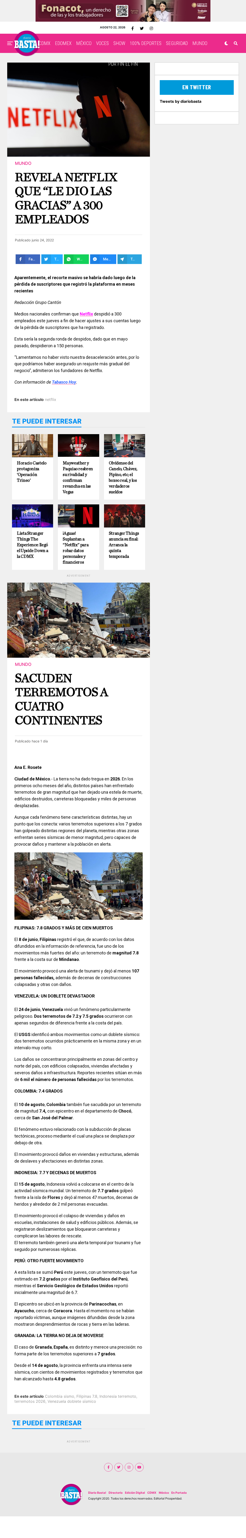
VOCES (102, 43)
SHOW (119, 43)
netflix (50, 399)
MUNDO (199, 43)
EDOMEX (63, 43)
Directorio (116, 1492)
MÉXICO (84, 43)
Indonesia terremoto (117, 1396)
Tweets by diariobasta (180, 101)
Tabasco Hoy (64, 382)
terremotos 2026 (29, 1401)
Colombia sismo (59, 1396)
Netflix (86, 313)
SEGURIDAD (177, 43)
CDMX (44, 43)
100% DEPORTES (145, 43)
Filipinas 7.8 (86, 1396)
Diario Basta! (97, 1492)
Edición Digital (135, 1492)
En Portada (179, 1492)
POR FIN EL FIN (123, 64)
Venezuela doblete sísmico (72, 1401)
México (164, 1492)
